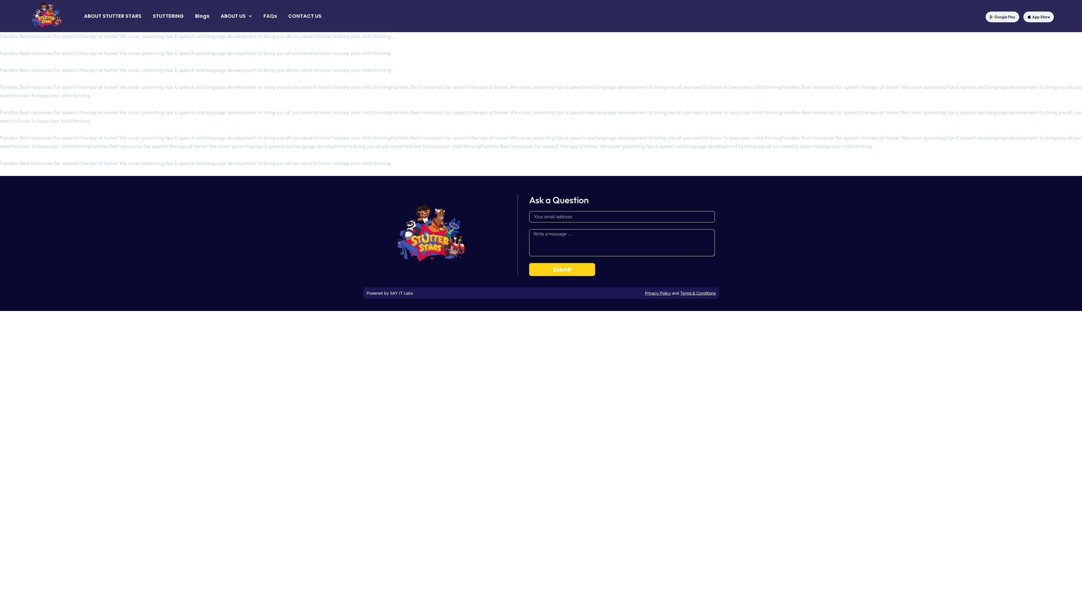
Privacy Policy (658, 293)
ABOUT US (233, 15)
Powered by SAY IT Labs (390, 293)
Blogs (202, 15)
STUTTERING (168, 15)
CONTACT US (305, 15)
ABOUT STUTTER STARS (112, 15)
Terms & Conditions (698, 293)
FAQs (270, 15)
